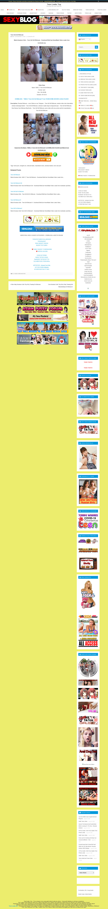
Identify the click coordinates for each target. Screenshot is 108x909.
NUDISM (51, 13)
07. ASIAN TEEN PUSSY (84, 92)
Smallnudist (88, 252)
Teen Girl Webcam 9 (16, 200)
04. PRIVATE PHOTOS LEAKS (86, 84)
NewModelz (88, 282)
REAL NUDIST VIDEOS (41, 243)
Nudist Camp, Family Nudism (85, 894)
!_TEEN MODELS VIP (53, 9)
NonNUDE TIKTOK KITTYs (41, 259)
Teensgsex (88, 242)
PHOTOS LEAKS (102, 9)
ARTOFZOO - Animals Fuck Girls (41, 265)
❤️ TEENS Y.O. (11, 9)
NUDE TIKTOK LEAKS (41, 257)
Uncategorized (82, 98)
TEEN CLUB (88, 13)
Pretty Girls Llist (88, 271)
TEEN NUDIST (42, 241)
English (83, 39)
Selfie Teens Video (83, 821)
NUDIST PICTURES (41, 245)
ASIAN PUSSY (33, 13)
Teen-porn (93, 260)
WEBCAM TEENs (77, 9)
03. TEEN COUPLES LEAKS (85, 82)
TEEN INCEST (10, 13)
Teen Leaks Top (54, 4)
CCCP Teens (88, 248)
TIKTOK (69, 13)
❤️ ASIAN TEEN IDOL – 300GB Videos (88, 101)
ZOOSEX (43, 13)
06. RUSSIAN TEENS (84, 90)
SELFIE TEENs (66, 9)
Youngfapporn (88, 254)
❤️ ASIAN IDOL (40, 9)
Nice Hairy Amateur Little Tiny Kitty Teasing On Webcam (26, 284)
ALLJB (88, 235)
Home (2, 9)
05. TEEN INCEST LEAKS (85, 87)
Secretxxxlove (88, 258)
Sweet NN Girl (88, 263)
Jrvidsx (88, 241)
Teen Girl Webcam (15, 174)
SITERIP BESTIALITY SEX (41, 269)
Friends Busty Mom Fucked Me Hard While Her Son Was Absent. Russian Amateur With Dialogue (87, 846)
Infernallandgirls (88, 239)
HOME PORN (98, 13)
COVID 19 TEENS (42, 255)
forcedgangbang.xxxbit (88, 237)
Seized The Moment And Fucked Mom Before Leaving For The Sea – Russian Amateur (88, 826)
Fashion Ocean (88, 269)
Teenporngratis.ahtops (85, 260)
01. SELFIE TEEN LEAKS (84, 76)
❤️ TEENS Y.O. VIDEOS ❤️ (85, 105)
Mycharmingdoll (88, 265)
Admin (13, 36)
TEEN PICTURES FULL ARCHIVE (41, 239)
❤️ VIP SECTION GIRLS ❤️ (25, 9)
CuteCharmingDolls (88, 275)
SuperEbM (88, 267)
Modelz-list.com (92, 277)
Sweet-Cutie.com (88, 281)
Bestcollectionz (84, 277)
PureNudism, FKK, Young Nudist (85, 890)
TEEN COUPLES (90, 9)
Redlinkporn (88, 246)
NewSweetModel (88, 273)
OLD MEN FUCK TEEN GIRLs (42, 261)
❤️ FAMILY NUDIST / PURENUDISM (42, 249)
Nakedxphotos (88, 244)
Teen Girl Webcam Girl (16, 183)
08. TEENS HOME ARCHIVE (18, 273)
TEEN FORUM (60, 13)
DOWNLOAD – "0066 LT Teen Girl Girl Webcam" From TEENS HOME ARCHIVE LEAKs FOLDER (41, 99)
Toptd (88, 261)
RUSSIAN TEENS (21, 13)
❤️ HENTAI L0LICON (41, 251)
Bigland (88, 250)
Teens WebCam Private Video (86, 858)
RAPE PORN (78, 13)
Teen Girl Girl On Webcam (17, 191)
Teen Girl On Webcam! (16, 208)
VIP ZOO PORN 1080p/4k (42, 267)
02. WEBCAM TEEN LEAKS (85, 79)
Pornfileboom (88, 256)
